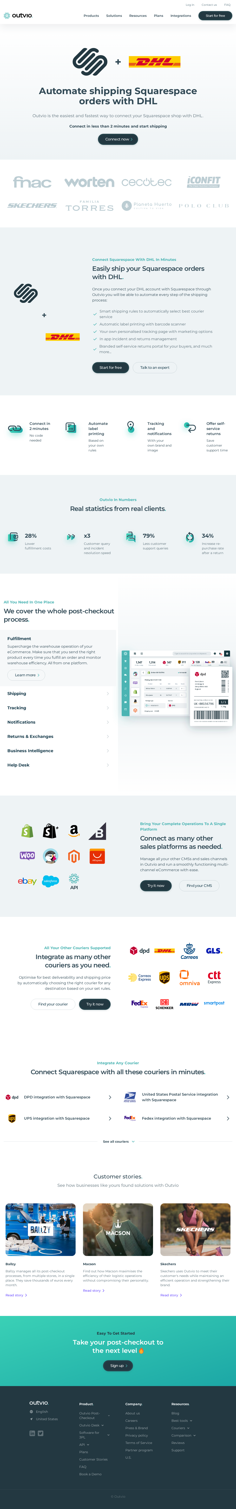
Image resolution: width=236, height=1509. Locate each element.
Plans (158, 16)
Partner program (139, 1450)
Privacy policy (136, 1435)
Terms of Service (138, 1443)
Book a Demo (90, 1474)
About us (132, 1413)
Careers (131, 1421)
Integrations (181, 16)
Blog (175, 1413)
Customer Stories (93, 1459)
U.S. (128, 1457)
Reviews (178, 1443)
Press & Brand (136, 1428)
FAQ (227, 4)
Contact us (209, 4)
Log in (190, 4)
